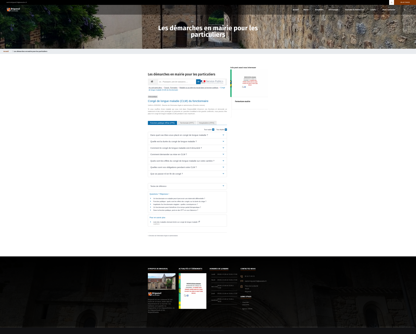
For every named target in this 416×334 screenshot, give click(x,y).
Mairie (306, 10)
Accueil (296, 10)
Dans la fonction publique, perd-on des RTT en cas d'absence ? (175, 210)
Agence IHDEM (247, 309)
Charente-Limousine (245, 303)
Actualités (319, 10)
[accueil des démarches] (152, 81)
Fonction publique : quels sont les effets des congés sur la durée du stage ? (179, 201)
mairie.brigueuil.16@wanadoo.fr (16, 2)
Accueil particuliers (155, 88)
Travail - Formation (171, 88)
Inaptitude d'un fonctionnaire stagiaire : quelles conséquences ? (175, 204)
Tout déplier (220, 129)
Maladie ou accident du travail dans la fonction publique (199, 88)
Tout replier (208, 129)
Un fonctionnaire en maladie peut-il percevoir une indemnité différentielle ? (179, 198)
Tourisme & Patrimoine (354, 10)
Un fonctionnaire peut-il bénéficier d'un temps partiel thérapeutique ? (177, 207)
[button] (187, 135)
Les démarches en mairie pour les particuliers (181, 74)
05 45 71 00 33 (405, 2)
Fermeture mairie (185, 310)
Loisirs (373, 10)
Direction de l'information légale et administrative (163, 235)
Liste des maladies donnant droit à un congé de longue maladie (175, 222)
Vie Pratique (333, 10)
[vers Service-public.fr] (211, 82)
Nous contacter (389, 10)
